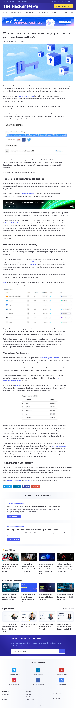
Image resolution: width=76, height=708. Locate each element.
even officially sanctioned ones (50, 358)
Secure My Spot (14, 540)
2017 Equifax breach (59, 446)
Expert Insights (43, 12)
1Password (35, 262)
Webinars (28, 694)
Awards (54, 12)
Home (5, 12)
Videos (65, 608)
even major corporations (26, 96)
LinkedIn (27, 480)
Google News (11, 480)
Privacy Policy (30, 699)
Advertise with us (7, 697)
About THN (5, 694)
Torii (4, 282)
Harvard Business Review (13, 223)
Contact (4, 699)
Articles (71, 608)
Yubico (33, 264)
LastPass (27, 262)
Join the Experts (14, 516)
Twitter (19, 480)
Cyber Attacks (29, 12)
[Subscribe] (62, 651)
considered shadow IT (28, 194)
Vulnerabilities (16, 12)
